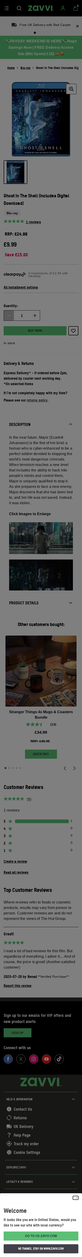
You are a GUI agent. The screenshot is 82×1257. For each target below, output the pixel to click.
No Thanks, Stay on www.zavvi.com (41, 1248)
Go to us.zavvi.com (41, 1236)
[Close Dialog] (75, 1198)
